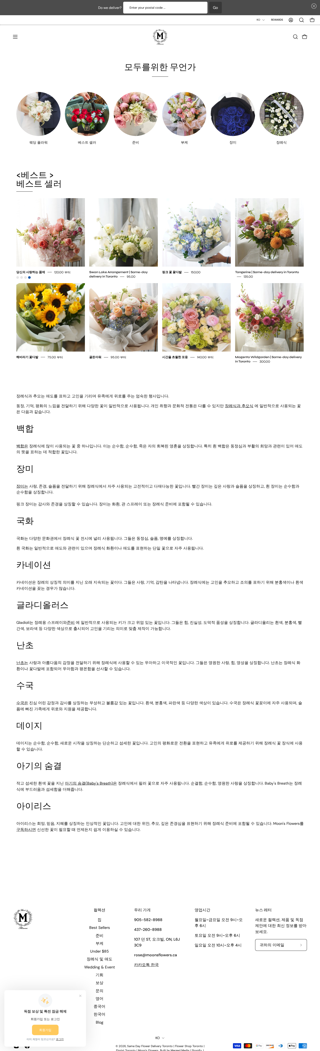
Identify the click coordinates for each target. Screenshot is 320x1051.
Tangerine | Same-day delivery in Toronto (267, 272)
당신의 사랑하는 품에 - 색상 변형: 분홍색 (17, 277)
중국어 (99, 1006)
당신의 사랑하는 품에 (30, 272)
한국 (146, 964)
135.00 (248, 276)
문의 (99, 990)
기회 (99, 975)
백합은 (22, 446)
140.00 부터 (205, 357)
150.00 (195, 272)
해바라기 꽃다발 (27, 357)
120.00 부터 (62, 272)
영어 (99, 998)
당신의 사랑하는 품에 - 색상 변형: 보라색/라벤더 (25, 277)
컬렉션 (99, 910)
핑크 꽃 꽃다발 (172, 272)
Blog (99, 1022)
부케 (99, 943)
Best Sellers (99, 927)
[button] (313, 6)
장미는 (22, 486)
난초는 (22, 663)
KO (258, 20)
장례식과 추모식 (239, 406)
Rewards (277, 20)
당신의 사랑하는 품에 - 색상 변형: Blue (29, 277)
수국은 (22, 703)
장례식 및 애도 (99, 959)
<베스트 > (39, 179)
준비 (71, 622)
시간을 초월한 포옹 (175, 357)
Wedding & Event (99, 967)
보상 (99, 982)
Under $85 (99, 951)
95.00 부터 (118, 357)
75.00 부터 (55, 357)
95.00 (131, 276)
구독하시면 (26, 829)
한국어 (99, 1014)
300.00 (264, 361)
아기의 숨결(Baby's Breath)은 (91, 783)
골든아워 (95, 357)
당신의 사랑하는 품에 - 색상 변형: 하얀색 (21, 277)
